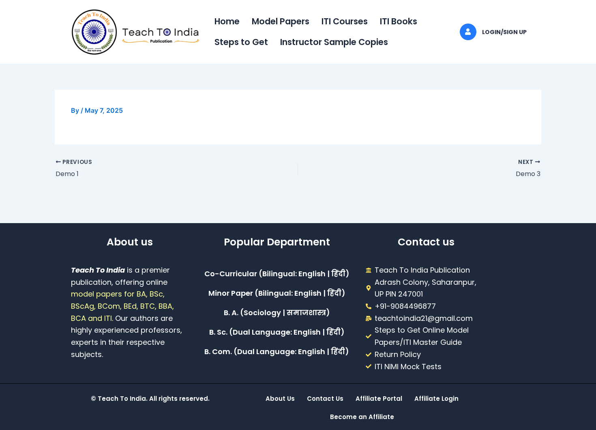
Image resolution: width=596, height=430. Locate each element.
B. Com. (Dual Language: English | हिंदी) (276, 351)
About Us (280, 398)
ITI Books (398, 21)
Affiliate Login (436, 398)
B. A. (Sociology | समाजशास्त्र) (277, 312)
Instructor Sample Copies (334, 42)
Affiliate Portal (379, 398)
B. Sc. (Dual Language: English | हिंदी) (277, 332)
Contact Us (325, 398)
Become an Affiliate (362, 417)
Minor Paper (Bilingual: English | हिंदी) (276, 293)
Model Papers (280, 21)
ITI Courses (345, 21)
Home (227, 21)
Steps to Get (241, 42)
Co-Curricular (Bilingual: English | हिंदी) (276, 274)
